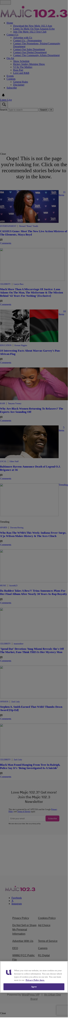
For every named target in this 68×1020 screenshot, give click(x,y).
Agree (34, 986)
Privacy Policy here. (35, 980)
